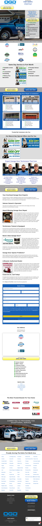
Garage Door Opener (26, 41)
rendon (26, 467)
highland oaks (20, 467)
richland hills (28, 470)
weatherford (35, 470)
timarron (27, 490)
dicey (10, 472)
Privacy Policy (34, 310)
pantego (26, 461)
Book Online (11, 89)
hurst (18, 472)
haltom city (19, 463)
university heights (36, 461)
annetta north (4, 461)
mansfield (19, 490)
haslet (18, 465)
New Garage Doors (10, 41)
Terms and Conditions (6, 311)
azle (2, 470)
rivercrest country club (29, 476)
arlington (3, 467)
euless (10, 483)
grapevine (19, 461)
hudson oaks (19, 470)
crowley (10, 467)
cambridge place (12, 456)
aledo (3, 456)
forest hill (11, 490)
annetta (3, 458)
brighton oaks (4, 485)
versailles (35, 465)
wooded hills (35, 483)
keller (18, 476)
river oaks (27, 474)
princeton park (28, 465)
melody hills (27, 456)
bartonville (3, 472)
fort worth (19, 456)
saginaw (27, 481)
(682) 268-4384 (7, 7)
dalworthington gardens (13, 470)
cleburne (11, 461)
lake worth (19, 481)
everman (11, 485)
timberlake (35, 456)
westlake (35, 472)
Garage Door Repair (10, 499)
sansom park (27, 483)
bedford (3, 474)
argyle (3, 465)
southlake (27, 485)
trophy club (35, 458)
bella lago (3, 476)
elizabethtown (12, 481)
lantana (18, 485)
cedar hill (11, 458)
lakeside (19, 483)
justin (18, 474)
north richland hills (29, 458)
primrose (27, 463)
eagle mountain (12, 476)
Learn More (5, 110)
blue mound (4, 481)
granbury (19, 458)
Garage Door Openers (11, 500)
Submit (21, 316)
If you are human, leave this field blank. (10, 319)
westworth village (36, 476)
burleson (3, 490)
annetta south (4, 463)
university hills (36, 463)
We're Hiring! (31, 510)
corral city (11, 465)
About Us (32, 41)
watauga (35, 467)
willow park (35, 481)
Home (4, 41)
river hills (27, 472)
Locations (11, 503)
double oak (11, 474)
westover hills (36, 474)
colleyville (11, 463)
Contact (37, 41)
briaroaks (3, 483)
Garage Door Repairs (18, 41)
